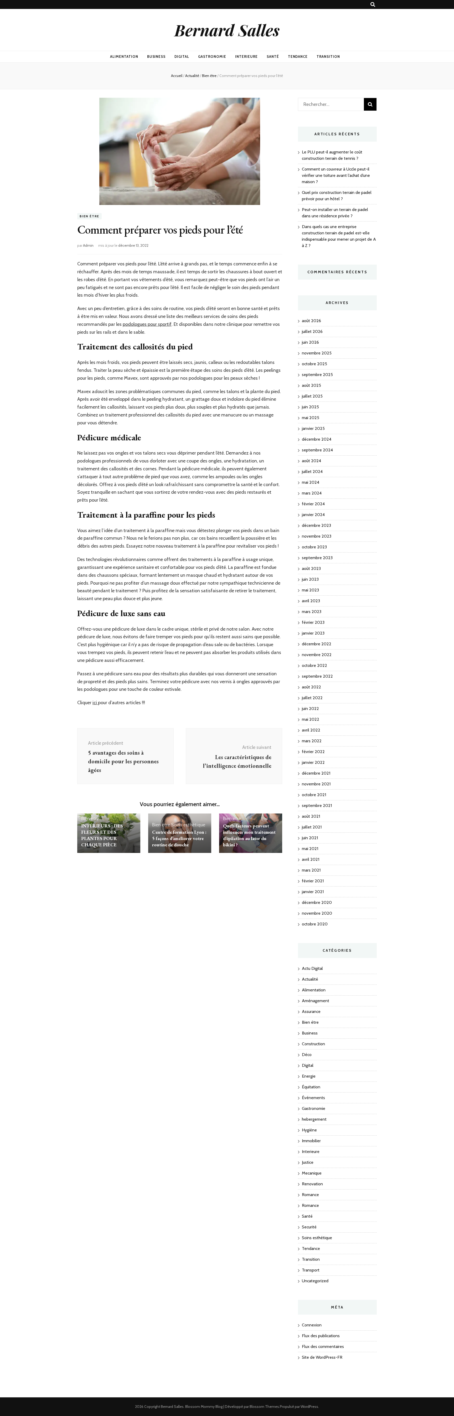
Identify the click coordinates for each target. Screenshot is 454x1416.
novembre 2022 (317, 654)
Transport (310, 1270)
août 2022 (311, 686)
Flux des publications (321, 1335)
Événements (313, 1097)
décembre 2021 (316, 773)
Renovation (312, 1183)
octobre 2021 (314, 794)
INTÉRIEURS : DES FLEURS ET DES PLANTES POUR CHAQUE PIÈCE (102, 835)
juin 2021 (310, 837)
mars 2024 (312, 493)
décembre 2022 (316, 643)
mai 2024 (310, 482)
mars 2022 (312, 740)
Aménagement (315, 1000)
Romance (310, 1194)
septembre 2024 (317, 449)
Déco (307, 1054)
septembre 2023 (317, 557)
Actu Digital (312, 968)
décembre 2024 (316, 439)
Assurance (311, 1011)
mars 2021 (311, 870)
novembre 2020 (317, 913)
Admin (88, 245)
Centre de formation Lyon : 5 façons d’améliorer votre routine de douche (179, 838)
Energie (309, 1076)
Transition (328, 56)
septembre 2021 (317, 805)
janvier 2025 (313, 428)
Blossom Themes (264, 1406)
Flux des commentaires (323, 1346)
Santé (273, 56)
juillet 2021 (312, 827)
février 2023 (313, 622)
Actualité (310, 979)
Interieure (246, 56)
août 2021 (311, 816)
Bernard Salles (227, 29)
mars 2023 (311, 611)
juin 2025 (310, 406)
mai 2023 (310, 590)
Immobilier (311, 1140)
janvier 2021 (313, 891)
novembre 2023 (316, 536)
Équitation (311, 1086)
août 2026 (311, 320)
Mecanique (312, 1173)
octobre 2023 (314, 546)
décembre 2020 (317, 902)
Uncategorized (315, 1280)
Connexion (312, 1324)
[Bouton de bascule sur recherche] (372, 4)
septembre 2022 (317, 676)
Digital (181, 56)
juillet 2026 (312, 331)
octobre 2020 (315, 923)
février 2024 (313, 503)
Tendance (298, 56)
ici (95, 703)
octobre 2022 (314, 665)
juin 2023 (310, 579)
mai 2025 (310, 417)
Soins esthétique (188, 825)
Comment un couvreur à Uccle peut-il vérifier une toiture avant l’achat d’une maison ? (336, 175)
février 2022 (313, 751)
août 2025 (311, 385)
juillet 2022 (312, 697)
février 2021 (313, 880)
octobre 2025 (314, 363)
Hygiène (309, 1129)
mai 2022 (310, 719)
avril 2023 (311, 600)
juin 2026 (310, 342)
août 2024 (311, 460)
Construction (313, 1043)
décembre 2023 (316, 525)
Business (156, 56)
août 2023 (311, 568)
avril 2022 (311, 730)
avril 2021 (310, 859)
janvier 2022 (313, 762)
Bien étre (89, 216)
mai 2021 (310, 848)
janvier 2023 (313, 633)
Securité (309, 1226)
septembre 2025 (317, 374)
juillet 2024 (312, 471)
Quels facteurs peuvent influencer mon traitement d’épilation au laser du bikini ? (249, 835)
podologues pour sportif (147, 324)
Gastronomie (212, 56)
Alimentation (124, 56)
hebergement (314, 1119)
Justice (307, 1162)
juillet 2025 (312, 396)
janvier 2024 (313, 514)
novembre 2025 (317, 353)
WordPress (309, 1406)
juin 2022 (310, 708)
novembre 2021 (316, 783)
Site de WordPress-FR (322, 1357)
